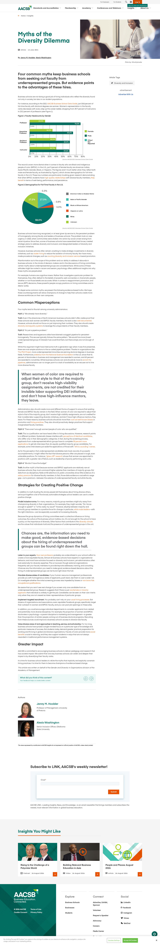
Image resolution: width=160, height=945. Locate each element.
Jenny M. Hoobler (28, 57)
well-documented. (84, 320)
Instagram (127, 913)
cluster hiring (38, 253)
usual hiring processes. (80, 599)
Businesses (69, 907)
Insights (30, 16)
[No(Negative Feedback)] (91, 678)
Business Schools (72, 902)
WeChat (127, 923)
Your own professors (45, 555)
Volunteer (97, 910)
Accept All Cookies (130, 940)
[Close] (156, 940)
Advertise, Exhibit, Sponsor (100, 903)
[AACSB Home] (25, 8)
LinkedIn (127, 902)
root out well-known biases (82, 419)
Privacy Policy (36, 912)
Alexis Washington (43, 57)
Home (23, 16)
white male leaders (82, 509)
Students (68, 913)
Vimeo (126, 918)
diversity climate (86, 521)
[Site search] (126, 2)
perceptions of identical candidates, (78, 436)
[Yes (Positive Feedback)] (86, 678)
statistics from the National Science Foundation (53, 354)
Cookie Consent (20, 912)
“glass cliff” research (54, 456)
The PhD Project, (25, 352)
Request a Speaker (100, 915)
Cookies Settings (114, 940)
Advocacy (97, 920)
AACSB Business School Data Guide (62, 103)
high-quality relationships (55, 177)
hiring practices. (37, 422)
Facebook (127, 907)
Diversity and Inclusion (123, 83)
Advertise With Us (125, 94)
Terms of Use (36, 909)
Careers (96, 926)
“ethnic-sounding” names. (84, 446)
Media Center (98, 931)
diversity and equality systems (30, 326)
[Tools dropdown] (131, 2)
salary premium (24, 475)
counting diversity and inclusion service (63, 256)
